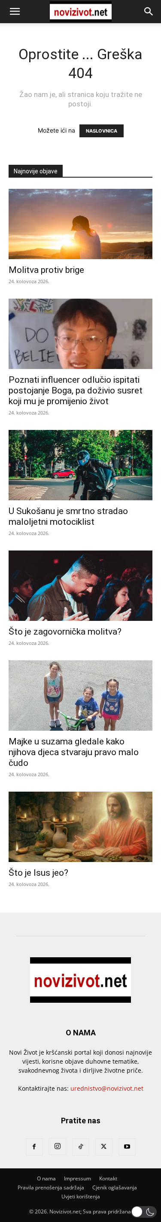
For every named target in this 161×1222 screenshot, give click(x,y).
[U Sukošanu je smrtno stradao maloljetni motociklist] (80, 465)
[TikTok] (80, 1146)
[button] (14, 11)
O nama (46, 1178)
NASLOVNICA (101, 131)
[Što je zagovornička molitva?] (80, 586)
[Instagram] (57, 1146)
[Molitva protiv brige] (80, 224)
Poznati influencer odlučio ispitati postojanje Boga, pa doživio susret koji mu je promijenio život (76, 390)
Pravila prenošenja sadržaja (51, 1187)
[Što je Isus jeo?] (80, 827)
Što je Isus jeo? (38, 873)
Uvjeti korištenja (80, 1196)
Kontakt (108, 1178)
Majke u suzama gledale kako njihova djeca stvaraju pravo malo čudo (74, 752)
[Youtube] (127, 1146)
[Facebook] (34, 1146)
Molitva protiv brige (46, 270)
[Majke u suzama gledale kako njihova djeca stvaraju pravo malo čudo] (80, 695)
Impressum (77, 1178)
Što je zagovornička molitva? (65, 631)
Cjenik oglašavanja (114, 1187)
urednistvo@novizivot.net (106, 1088)
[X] (103, 1146)
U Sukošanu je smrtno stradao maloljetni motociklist (68, 516)
